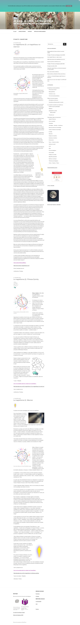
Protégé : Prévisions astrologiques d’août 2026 (56, 54)
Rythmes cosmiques (53, 158)
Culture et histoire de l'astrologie (55, 129)
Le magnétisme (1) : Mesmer (23, 400)
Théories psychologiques (53, 160)
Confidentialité (38, 601)
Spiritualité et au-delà (53, 110)
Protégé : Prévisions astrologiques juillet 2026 (55, 63)
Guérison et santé (52, 144)
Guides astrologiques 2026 (18, 615)
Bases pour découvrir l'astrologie (55, 127)
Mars (50, 148)
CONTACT (30, 31)
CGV (36, 603)
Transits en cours (52, 93)
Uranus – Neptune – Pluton (54, 162)
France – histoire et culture (54, 142)
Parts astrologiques (52, 150)
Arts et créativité (52, 121)
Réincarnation (52, 112)
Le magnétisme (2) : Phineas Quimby (26, 279)
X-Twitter (37, 596)
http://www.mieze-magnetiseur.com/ (21, 265)
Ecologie (50, 131)
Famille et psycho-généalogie (54, 106)
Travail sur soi (51, 114)
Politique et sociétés (52, 154)
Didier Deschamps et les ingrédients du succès (56, 59)
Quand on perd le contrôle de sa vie (53, 61)
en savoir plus (69, 5)
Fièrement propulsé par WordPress (19, 622)
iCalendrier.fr (57, 173)
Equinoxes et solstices (53, 137)
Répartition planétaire (53, 156)
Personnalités (51, 152)
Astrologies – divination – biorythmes (56, 125)
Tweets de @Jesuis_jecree (52, 167)
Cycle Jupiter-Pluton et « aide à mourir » (54, 57)
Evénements (51, 139)
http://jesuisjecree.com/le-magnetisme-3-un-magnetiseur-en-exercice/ (29, 386)
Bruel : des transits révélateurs (53, 71)
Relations (50, 108)
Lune (50, 146)
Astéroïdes (51, 123)
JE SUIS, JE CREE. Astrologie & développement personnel (33, 22)
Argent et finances (52, 119)
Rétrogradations (52, 91)
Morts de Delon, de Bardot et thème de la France (56, 73)
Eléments (50, 133)
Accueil (14, 31)
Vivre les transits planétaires (54, 95)
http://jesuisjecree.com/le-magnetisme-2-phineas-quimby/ (26, 573)
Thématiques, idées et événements (54, 117)
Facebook (38, 593)
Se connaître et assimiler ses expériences (55, 104)
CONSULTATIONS (22, 31)
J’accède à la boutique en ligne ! (19, 612)
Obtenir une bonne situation (52, 98)
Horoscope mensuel (52, 89)
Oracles (37, 609)
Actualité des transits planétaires (53, 87)
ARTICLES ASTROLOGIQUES (40, 31)
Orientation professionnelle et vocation (56, 102)
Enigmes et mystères (53, 135)
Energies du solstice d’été (52, 65)
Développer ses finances (53, 100)
